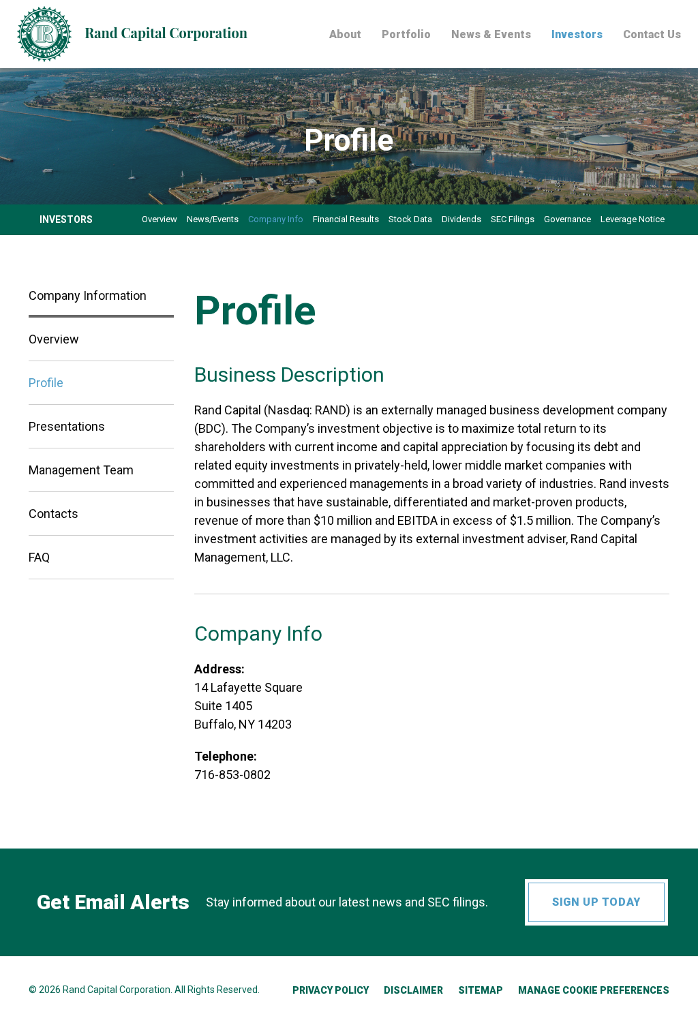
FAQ (39, 557)
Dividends (461, 219)
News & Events (491, 35)
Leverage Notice (633, 219)
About (345, 35)
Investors (577, 35)
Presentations (67, 426)
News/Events (213, 219)
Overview (159, 219)
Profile (46, 383)
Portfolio (406, 35)
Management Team (81, 470)
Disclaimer (413, 990)
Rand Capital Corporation (116, 989)
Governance (567, 219)
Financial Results (346, 219)
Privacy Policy (330, 990)
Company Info (275, 219)
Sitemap (480, 990)
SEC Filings (512, 219)
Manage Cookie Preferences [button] (593, 990)
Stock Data (410, 219)
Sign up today (596, 902)
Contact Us (652, 35)
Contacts (53, 513)
